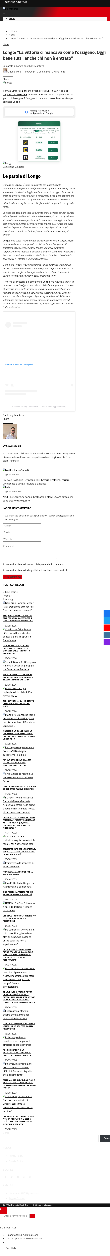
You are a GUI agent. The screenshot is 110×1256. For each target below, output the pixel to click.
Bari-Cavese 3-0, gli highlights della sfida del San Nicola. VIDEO (18, 703)
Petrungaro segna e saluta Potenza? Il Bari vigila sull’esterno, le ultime (17, 762)
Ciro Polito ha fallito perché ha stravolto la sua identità (18, 893)
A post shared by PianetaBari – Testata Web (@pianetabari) (39, 406)
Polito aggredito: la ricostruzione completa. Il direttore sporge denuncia (17, 1052)
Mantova (19, 415)
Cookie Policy (16, 1161)
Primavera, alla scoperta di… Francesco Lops (18, 873)
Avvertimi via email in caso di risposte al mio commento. (36, 564)
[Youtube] (30, 1177)
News (6, 44)
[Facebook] (5, 1177)
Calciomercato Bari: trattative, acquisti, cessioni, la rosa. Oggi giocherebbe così (19, 851)
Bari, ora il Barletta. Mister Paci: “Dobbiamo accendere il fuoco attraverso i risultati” (18, 618)
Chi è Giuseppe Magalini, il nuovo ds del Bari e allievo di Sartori (19, 787)
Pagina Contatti (17, 1198)
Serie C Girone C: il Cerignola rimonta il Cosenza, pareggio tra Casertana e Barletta (18, 677)
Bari (5, 415)
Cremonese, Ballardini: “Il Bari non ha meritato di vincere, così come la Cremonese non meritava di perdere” (18, 1120)
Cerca (6, 1132)
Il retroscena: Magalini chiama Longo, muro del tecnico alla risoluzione (19, 1026)
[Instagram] (17, 1177)
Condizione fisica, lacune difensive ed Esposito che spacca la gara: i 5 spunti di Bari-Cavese (16, 649)
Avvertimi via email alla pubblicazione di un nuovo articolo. (37, 570)
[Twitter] (11, 1177)
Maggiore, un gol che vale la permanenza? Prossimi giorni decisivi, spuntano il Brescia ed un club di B (19, 734)
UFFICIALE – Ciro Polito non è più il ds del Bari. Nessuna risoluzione (19, 918)
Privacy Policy (16, 1155)
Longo (10, 415)
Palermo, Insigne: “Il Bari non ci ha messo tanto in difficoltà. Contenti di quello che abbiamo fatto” (19, 1083)
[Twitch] (23, 1177)
